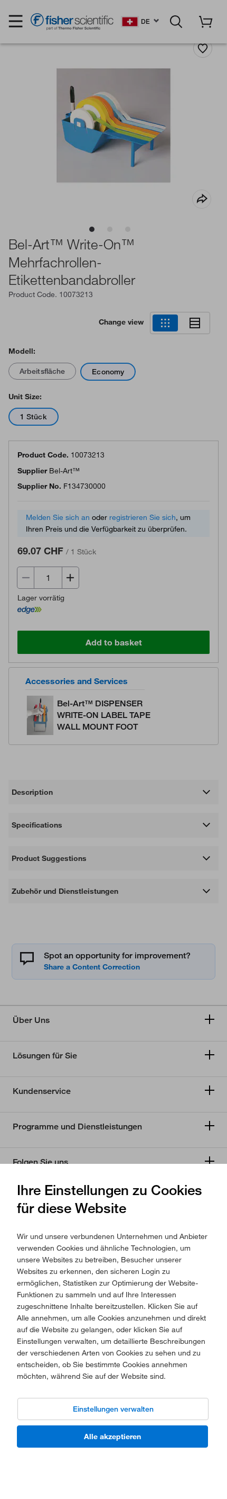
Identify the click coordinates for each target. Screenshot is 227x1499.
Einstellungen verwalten (113, 1409)
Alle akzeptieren (112, 1436)
